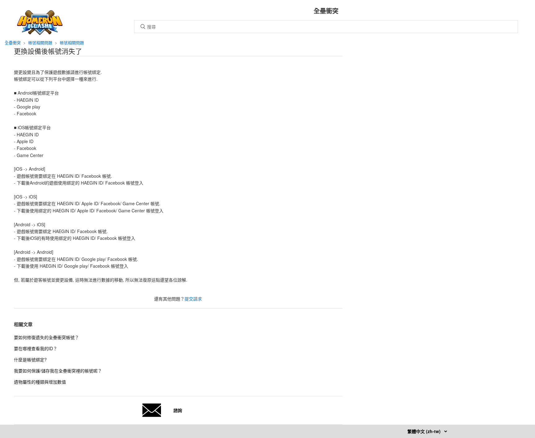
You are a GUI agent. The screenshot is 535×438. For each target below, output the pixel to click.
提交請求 (193, 299)
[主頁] (40, 33)
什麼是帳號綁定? (30, 359)
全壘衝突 (13, 42)
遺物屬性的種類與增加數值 (40, 382)
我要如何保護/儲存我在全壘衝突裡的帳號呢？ (58, 371)
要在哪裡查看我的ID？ (35, 348)
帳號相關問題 (40, 42)
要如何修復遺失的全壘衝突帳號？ (46, 337)
